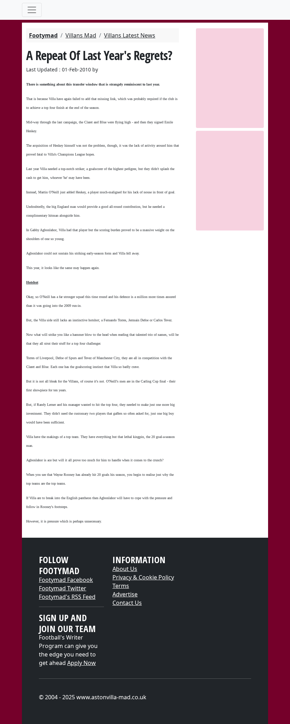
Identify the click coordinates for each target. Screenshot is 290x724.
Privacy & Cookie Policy (143, 577)
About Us (124, 569)
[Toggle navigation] (32, 10)
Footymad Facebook (66, 580)
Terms (120, 586)
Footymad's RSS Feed (67, 597)
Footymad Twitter (62, 588)
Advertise (125, 594)
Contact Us (127, 603)
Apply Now (81, 663)
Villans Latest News (129, 35)
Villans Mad (80, 35)
